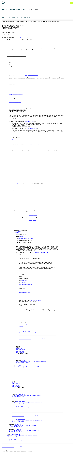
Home (3, 9)
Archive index (6, 13)
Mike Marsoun (17, 17)
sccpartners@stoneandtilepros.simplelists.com (17, 9)
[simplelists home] (7, 2)
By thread (14, 13)
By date (21, 13)
